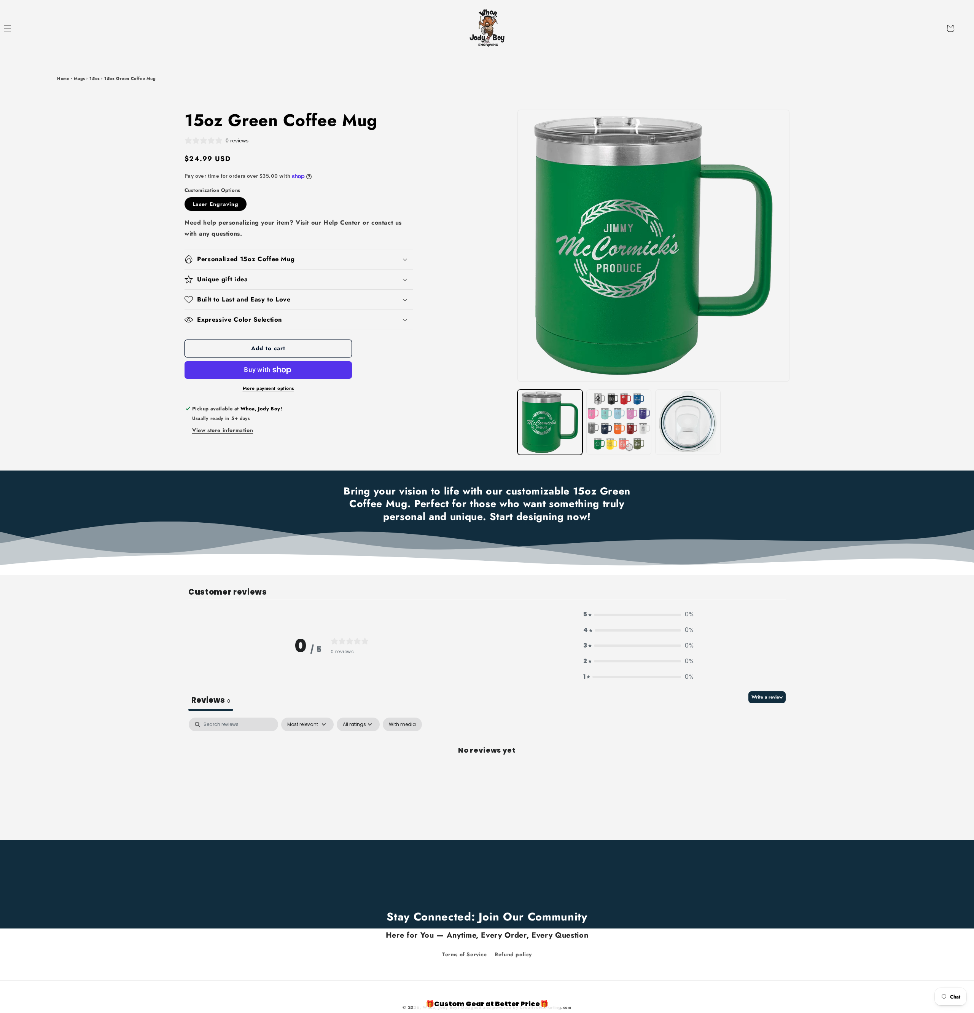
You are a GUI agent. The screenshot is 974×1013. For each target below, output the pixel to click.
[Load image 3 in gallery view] (687, 422)
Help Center (342, 222)
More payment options (268, 388)
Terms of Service (464, 954)
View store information (222, 430)
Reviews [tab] (210, 700)
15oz (94, 78)
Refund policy (513, 954)
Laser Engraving (216, 204)
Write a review (767, 697)
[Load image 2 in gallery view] (618, 422)
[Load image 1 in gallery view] (549, 422)
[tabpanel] (487, 775)
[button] (16, 28)
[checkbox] (402, 724)
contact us (386, 222)
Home (63, 78)
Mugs (79, 78)
